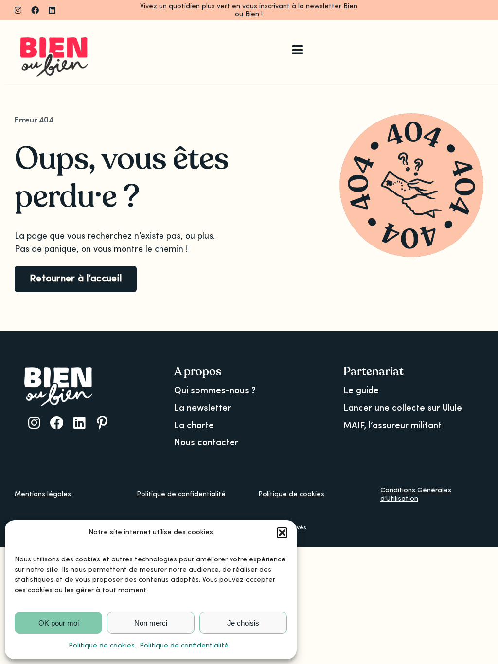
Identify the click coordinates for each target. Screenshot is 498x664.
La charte (194, 425)
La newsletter (202, 408)
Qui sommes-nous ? (215, 390)
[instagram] (18, 10)
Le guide (361, 390)
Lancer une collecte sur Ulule (402, 408)
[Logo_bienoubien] (54, 41)
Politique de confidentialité (184, 645)
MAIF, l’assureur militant (392, 425)
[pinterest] (102, 423)
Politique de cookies (102, 645)
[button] (282, 533)
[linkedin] (52, 10)
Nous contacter (206, 442)
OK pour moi (58, 623)
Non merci (150, 623)
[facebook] (35, 10)
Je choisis (243, 623)
